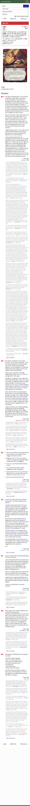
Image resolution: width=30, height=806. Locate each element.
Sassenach (12, 198)
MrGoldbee (25, 353)
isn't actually (16, 389)
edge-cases (16, 396)
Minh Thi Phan (15, 458)
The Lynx (23, 160)
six (27, 374)
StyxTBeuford (18, 222)
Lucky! (20, 532)
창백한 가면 (13, 18)
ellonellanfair (10, 488)
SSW (8, 709)
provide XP (19, 388)
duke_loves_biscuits (21, 420)
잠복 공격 (5, 23)
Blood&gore (16, 686)
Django (12, 441)
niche (8, 398)
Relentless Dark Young (18, 521)
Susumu (24, 692)
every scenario (22, 386)
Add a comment (10, 357)
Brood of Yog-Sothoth (20, 471)
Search (26, 6)
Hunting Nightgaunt (15, 528)
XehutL (16, 423)
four (18, 374)
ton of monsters (14, 384)
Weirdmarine (23, 180)
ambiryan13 (23, 550)
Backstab (7, 362)
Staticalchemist (23, 647)
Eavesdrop (18, 537)
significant (25, 398)
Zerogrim (8, 639)
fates (25, 679)
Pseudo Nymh (22, 734)
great (7, 386)
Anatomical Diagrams (10, 532)
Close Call (22, 475)
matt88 (15, 446)
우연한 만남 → (24, 18)
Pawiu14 (26, 697)
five (20, 374)
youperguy (21, 593)
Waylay (26, 532)
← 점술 (4, 18)
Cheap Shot (12, 467)
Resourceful (9, 477)
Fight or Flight (17, 533)
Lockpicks (14, 511)
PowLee (25, 174)
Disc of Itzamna (14, 475)
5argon (7, 721)
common (9, 399)
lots (25, 380)
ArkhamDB (6, 2)
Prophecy (8, 459)
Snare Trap (9, 463)
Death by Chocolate (18, 492)
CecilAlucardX (9, 599)
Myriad (24, 590)
